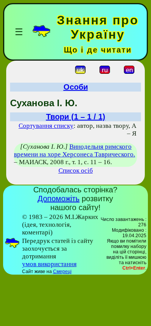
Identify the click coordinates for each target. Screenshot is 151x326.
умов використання (49, 264)
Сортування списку (46, 125)
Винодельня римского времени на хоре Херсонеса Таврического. (74, 150)
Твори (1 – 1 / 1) (75, 116)
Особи (75, 87)
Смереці (62, 271)
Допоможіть (58, 198)
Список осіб (75, 170)
